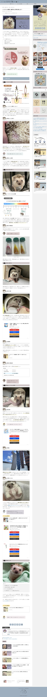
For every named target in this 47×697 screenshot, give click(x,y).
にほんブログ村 (35, 37)
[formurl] (42, 28)
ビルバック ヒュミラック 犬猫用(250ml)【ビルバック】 (19, 544)
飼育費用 (35, 3)
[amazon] (38, 28)
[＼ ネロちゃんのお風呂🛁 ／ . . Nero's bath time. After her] (40, 54)
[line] (20, 624)
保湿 (28, 506)
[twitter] (10, 624)
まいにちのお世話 (19, 3)
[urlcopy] (22, 624)
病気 (27, 3)
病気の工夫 (4, 637)
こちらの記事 (6, 600)
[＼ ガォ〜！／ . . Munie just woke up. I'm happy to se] (45, 54)
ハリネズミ (9, 638)
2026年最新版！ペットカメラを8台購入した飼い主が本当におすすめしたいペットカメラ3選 (40, 167)
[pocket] (15, 624)
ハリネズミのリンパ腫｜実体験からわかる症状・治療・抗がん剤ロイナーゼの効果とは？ (39, 130)
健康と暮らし (8, 637)
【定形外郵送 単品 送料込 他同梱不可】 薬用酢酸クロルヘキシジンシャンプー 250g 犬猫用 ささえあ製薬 (19, 526)
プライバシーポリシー (21, 688)
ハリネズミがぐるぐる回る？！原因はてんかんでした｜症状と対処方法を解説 (40, 127)
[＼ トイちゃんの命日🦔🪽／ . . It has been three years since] (45, 59)
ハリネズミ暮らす (5, 638)
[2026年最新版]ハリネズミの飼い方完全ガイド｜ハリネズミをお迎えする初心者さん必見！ (40, 144)
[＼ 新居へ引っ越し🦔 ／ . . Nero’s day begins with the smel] (35, 64)
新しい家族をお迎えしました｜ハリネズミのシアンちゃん (40, 124)
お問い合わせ (27, 688)
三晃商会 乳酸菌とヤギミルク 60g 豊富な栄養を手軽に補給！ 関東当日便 (19, 324)
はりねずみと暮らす (14, 638)
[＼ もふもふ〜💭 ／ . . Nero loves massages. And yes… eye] (45, 64)
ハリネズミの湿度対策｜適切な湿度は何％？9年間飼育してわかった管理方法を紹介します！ (40, 119)
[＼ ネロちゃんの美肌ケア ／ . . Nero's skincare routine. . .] (35, 59)
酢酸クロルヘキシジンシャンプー (14, 505)
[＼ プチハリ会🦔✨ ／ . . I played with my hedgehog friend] (40, 59)
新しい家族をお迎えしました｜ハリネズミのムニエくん (40, 121)
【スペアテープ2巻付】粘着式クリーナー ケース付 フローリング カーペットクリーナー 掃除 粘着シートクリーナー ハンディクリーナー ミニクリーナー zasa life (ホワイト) (19, 431)
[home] (9, 634)
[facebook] (13, 624)
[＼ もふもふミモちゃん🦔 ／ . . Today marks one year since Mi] (35, 54)
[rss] (40, 28)
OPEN (9, 78)
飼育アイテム (12, 3)
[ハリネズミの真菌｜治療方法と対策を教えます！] (17, 624)
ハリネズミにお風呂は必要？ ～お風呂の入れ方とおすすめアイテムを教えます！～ (40, 190)
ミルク (7, 319)
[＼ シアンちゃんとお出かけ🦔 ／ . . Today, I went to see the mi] (40, 64)
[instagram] (8, 634)
